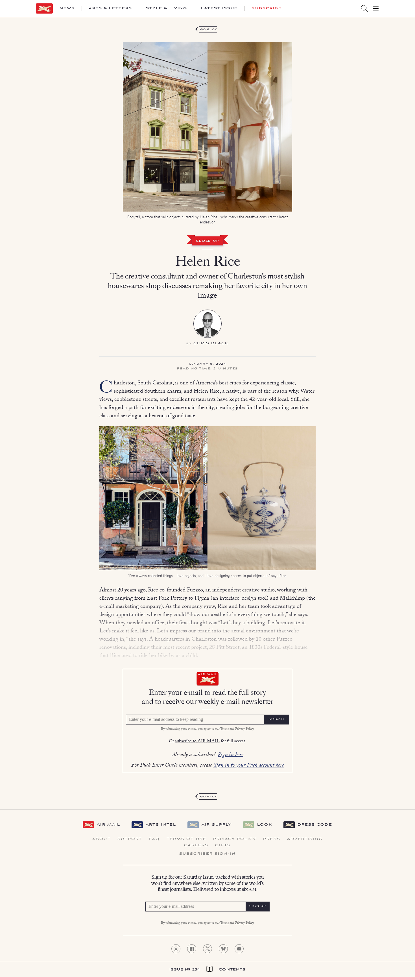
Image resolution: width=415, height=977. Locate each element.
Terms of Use (186, 839)
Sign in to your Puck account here (248, 766)
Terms (224, 729)
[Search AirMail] (364, 8)
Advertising (305, 839)
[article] (207, 413)
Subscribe (267, 8)
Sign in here (230, 755)
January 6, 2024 (207, 364)
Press (271, 839)
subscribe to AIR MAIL (197, 741)
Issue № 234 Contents (207, 969)
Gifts (223, 845)
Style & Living (166, 8)
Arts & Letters (110, 8)
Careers (196, 845)
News (67, 8)
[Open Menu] (375, 8)
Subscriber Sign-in (207, 854)
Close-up (207, 241)
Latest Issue (219, 8)
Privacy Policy (244, 729)
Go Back (208, 29)
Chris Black (211, 343)
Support (129, 839)
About (101, 839)
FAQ (154, 839)
